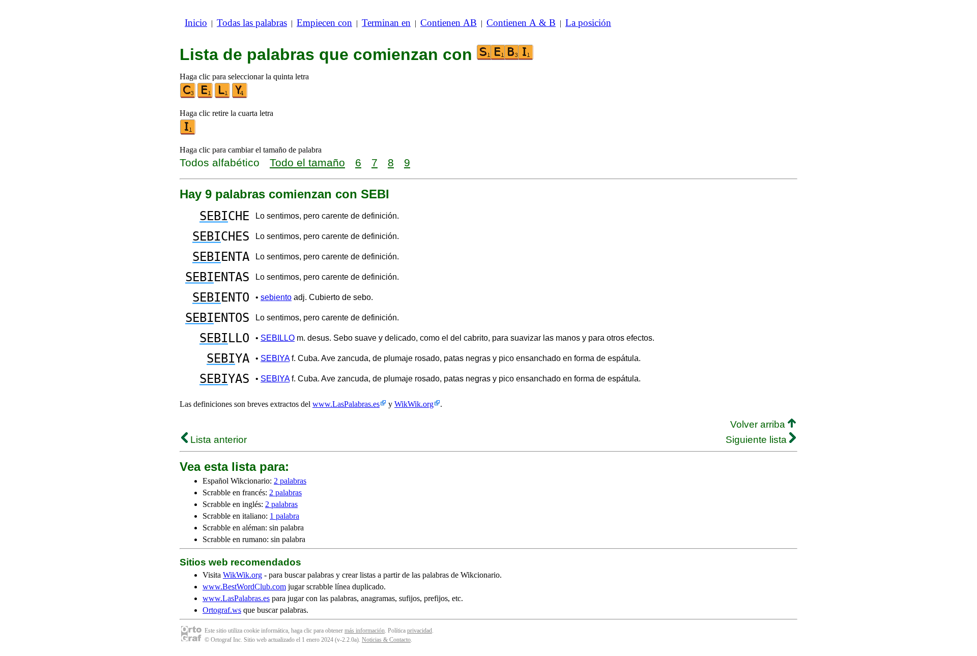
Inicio (196, 22)
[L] (223, 96)
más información (364, 630)
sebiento (276, 297)
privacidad (419, 630)
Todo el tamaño (307, 162)
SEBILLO (278, 338)
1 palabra (284, 516)
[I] (188, 132)
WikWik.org (414, 404)
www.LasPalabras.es (346, 404)
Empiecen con (324, 22)
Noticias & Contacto (386, 639)
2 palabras (290, 480)
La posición (588, 22)
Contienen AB (448, 22)
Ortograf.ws (222, 610)
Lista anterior (217, 439)
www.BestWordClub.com (244, 586)
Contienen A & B (521, 22)
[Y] (240, 96)
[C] (188, 96)
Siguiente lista (757, 439)
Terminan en (386, 22)
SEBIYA (275, 358)
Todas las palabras (252, 22)
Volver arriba (759, 424)
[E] (205, 96)
